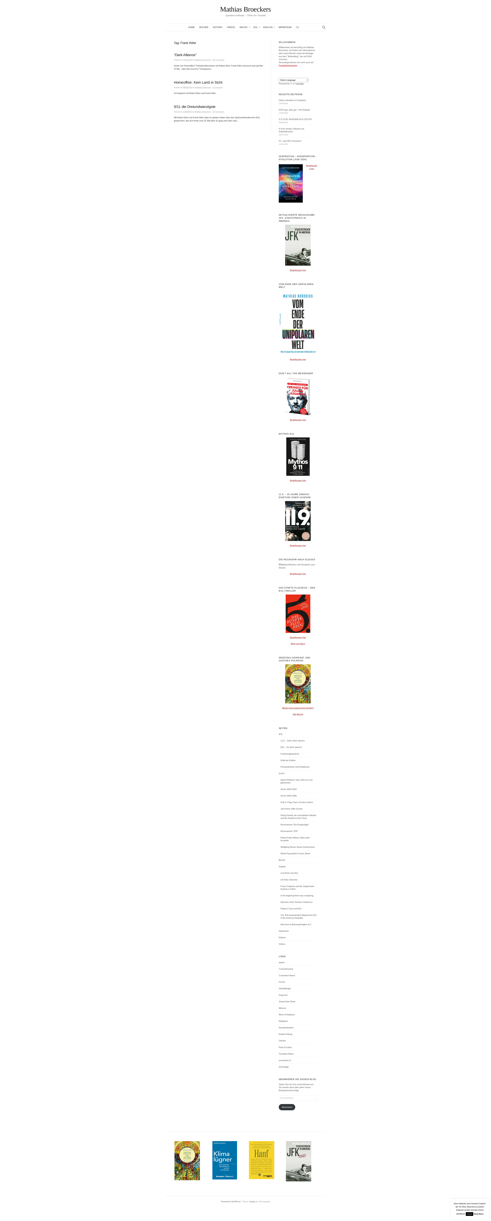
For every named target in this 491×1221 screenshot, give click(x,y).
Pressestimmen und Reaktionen (295, 767)
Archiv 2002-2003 (289, 789)
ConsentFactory (286, 969)
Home (191, 27)
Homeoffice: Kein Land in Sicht (198, 82)
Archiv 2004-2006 (289, 796)
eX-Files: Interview (289, 880)
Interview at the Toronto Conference (297, 902)
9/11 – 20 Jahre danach (291, 747)
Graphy (252, 1202)
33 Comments (218, 112)
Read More (478, 1214)
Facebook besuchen (288, 65)
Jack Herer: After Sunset (291, 809)
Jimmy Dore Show (287, 1001)
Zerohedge (284, 1067)
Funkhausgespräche (290, 754)
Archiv (243, 27)
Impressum (284, 27)
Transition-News (286, 1054)
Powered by (226, 1202)
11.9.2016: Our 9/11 (289, 873)
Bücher (203, 27)
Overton (282, 1041)
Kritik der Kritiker (288, 760)
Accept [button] (469, 1214)
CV (297, 27)
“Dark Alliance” (185, 55)
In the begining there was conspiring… (298, 896)
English (268, 27)
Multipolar (283, 1021)
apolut (281, 962)
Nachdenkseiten (286, 1028)
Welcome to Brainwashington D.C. (296, 924)
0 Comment (217, 88)
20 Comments (218, 60)
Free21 (282, 982)
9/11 (255, 27)
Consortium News (287, 975)
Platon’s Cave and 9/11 (291, 909)
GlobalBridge (285, 988)
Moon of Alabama (287, 1015)
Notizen (217, 27)
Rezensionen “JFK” (289, 831)
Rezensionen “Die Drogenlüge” (295, 825)
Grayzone (283, 995)
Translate (299, 84)
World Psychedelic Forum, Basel (295, 853)
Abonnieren (287, 1107)
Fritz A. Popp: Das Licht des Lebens (297, 802)
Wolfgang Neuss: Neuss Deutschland (298, 847)
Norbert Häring (285, 1034)
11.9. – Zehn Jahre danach (293, 741)
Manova (282, 1008)
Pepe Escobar (285, 1047)
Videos (231, 27)
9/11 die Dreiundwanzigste (195, 107)
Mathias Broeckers (245, 9)
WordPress (236, 1202)
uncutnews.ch (285, 1060)
